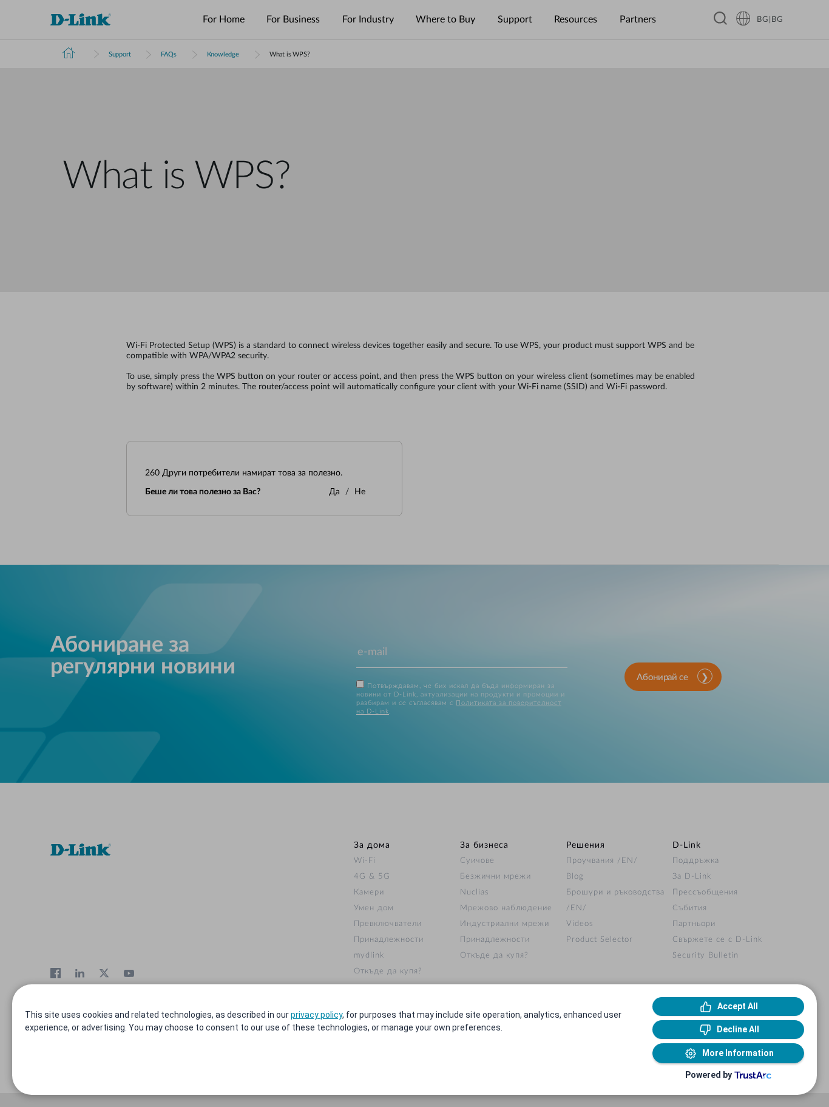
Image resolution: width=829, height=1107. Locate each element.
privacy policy (316, 1015)
